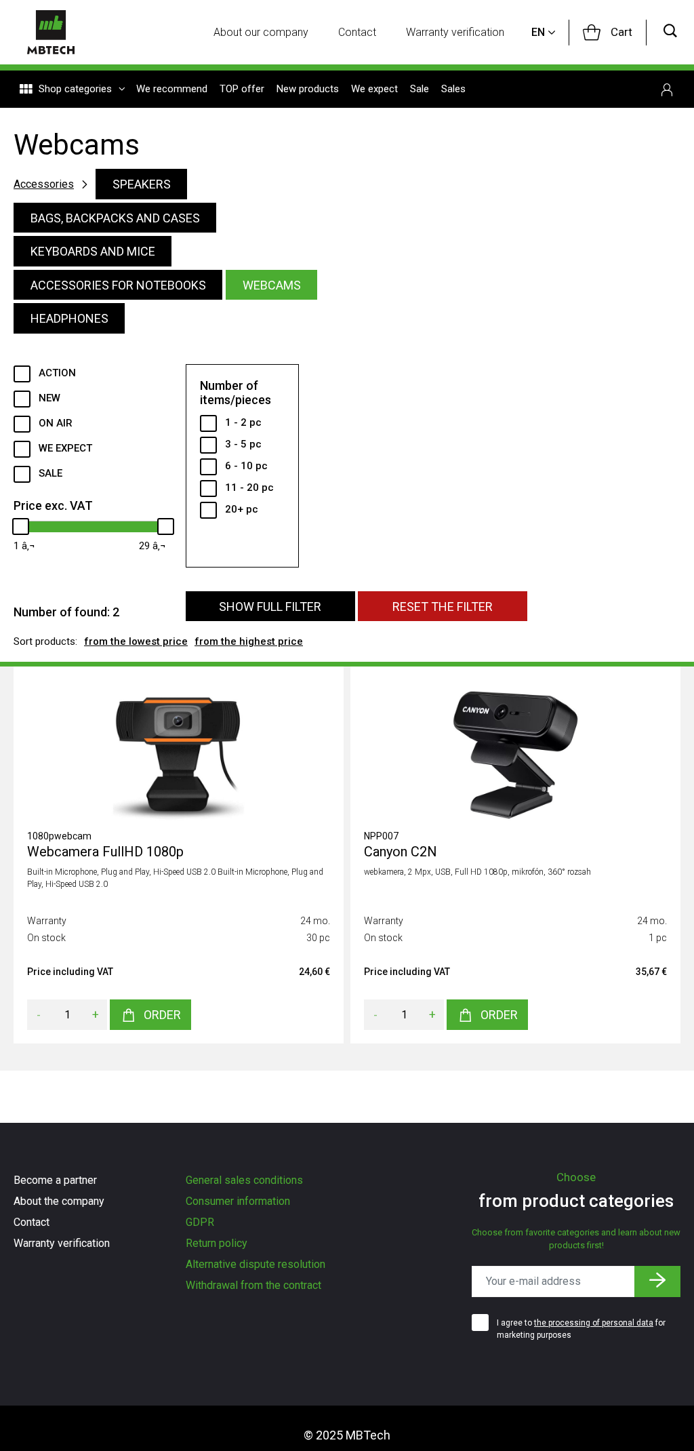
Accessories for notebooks (118, 285)
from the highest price (249, 641)
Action (57, 373)
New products (308, 89)
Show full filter (270, 606)
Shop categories (75, 89)
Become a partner (55, 1180)
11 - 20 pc (249, 487)
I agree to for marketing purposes (581, 1329)
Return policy (216, 1243)
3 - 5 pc (243, 444)
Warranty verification (455, 32)
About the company (59, 1201)
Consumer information (238, 1201)
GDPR (200, 1222)
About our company (260, 32)
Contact (357, 32)
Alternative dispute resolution (255, 1264)
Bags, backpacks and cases (115, 218)
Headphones (69, 318)
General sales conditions (244, 1180)
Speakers (142, 184)
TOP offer (242, 89)
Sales (453, 89)
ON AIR (56, 423)
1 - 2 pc (243, 422)
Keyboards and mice (92, 251)
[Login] (666, 89)
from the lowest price (136, 641)
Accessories (44, 184)
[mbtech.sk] (50, 32)
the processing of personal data (593, 1323)
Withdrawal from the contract (253, 1285)
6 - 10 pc (246, 466)
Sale (419, 89)
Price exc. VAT (53, 505)
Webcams (272, 285)
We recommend (171, 89)
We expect (374, 89)
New (49, 398)
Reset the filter (442, 606)
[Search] (670, 32)
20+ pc (241, 509)
